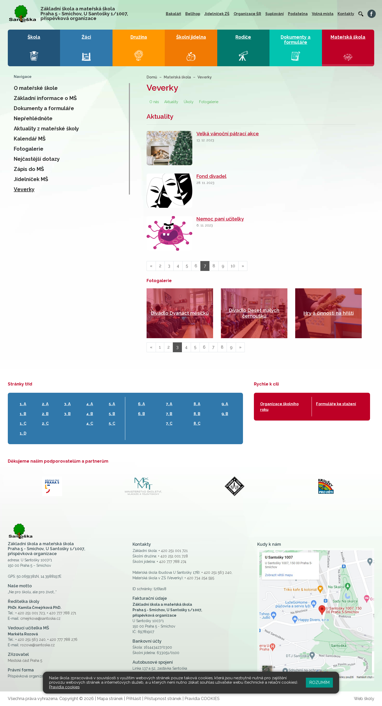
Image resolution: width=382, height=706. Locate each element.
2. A (45, 404)
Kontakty (346, 14)
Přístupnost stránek (162, 698)
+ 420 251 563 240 (30, 639)
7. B (169, 413)
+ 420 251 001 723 (30, 613)
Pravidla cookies (64, 687)
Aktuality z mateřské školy (46, 128)
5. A (112, 404)
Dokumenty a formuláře (44, 108)
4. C (89, 423)
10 (233, 265)
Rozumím (319, 682)
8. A (197, 404)
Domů (152, 77)
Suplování (274, 14)
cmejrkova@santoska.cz (40, 618)
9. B (224, 413)
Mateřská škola (177, 77)
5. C (112, 423)
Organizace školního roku (279, 407)
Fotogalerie (28, 149)
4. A (89, 404)
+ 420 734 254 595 (199, 578)
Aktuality (171, 102)
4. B (89, 413)
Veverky (24, 189)
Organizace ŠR (247, 14)
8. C (197, 423)
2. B (45, 413)
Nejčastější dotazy (37, 159)
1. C (23, 423)
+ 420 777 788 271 (61, 613)
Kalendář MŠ (29, 139)
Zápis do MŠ (29, 169)
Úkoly (189, 102)
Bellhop (192, 14)
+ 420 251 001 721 (173, 551)
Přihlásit (133, 698)
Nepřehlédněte (33, 118)
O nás (154, 102)
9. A (224, 404)
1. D (23, 433)
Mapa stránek (110, 698)
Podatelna (298, 14)
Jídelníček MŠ (31, 179)
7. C (169, 423)
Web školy (364, 698)
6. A (141, 404)
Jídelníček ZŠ (216, 14)
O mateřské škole (36, 88)
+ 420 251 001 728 (173, 556)
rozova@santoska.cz (37, 645)
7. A (169, 404)
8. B (197, 413)
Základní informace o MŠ (45, 98)
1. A (23, 404)
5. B (112, 413)
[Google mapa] (315, 614)
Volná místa (322, 14)
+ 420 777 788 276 (62, 639)
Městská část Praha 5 (25, 660)
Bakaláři (173, 14)
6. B (141, 413)
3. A (67, 404)
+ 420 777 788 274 (171, 562)
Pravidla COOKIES (202, 698)
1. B (23, 413)
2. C (45, 423)
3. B (67, 413)
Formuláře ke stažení (336, 404)
